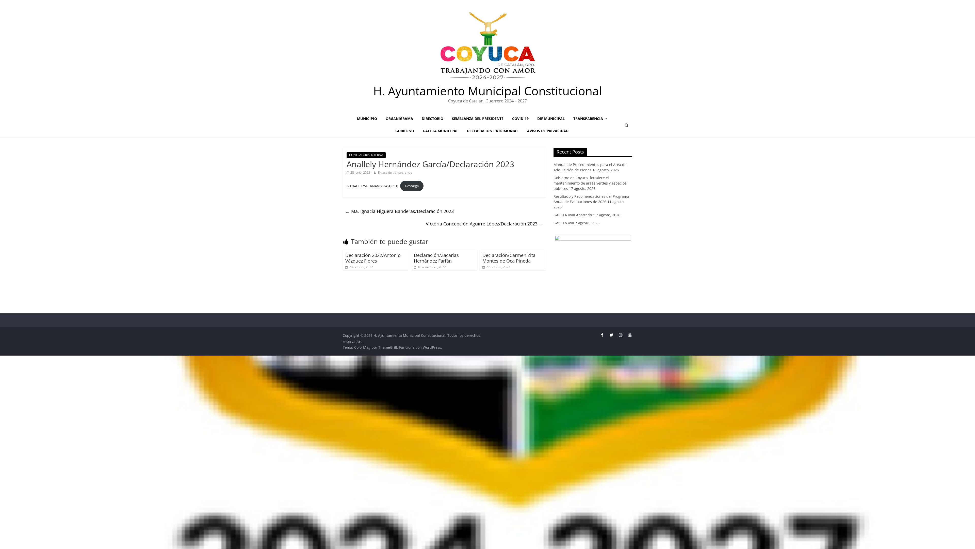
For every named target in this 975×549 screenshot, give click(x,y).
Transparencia (588, 118)
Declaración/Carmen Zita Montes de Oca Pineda (508, 258)
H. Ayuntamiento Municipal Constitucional (487, 91)
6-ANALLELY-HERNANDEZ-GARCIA (372, 186)
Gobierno (404, 130)
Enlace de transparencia (395, 172)
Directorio (432, 118)
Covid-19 (520, 118)
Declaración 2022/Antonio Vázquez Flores (373, 258)
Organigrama (399, 118)
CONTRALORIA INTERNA (366, 155)
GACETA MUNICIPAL (440, 130)
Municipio (367, 118)
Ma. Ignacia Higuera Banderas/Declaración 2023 (399, 211)
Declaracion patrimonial (492, 130)
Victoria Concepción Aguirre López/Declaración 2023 (484, 224)
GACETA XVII (564, 222)
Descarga (412, 186)
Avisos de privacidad (547, 130)
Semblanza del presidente (477, 118)
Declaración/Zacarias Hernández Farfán (436, 258)
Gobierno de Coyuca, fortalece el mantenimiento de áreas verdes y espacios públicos (590, 183)
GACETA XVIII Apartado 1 (574, 214)
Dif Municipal (551, 118)
